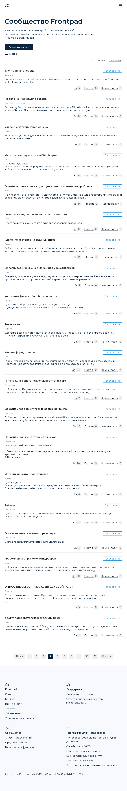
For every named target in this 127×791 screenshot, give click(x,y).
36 (86, 656)
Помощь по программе (80, 694)
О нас (8, 694)
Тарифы (10, 708)
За (75, 88)
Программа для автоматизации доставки (91, 765)
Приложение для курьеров (83, 750)
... (91, 110)
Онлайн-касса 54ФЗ (78, 746)
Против (89, 88)
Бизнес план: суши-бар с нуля (84, 755)
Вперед (106, 656)
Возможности (13, 703)
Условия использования (19, 718)
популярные (115, 60)
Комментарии (109, 88)
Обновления (13, 713)
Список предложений (18, 737)
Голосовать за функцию (19, 747)
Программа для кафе (79, 760)
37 (95, 656)
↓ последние (98, 60)
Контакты (11, 698)
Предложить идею (19, 47)
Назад (19, 656)
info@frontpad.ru (76, 702)
